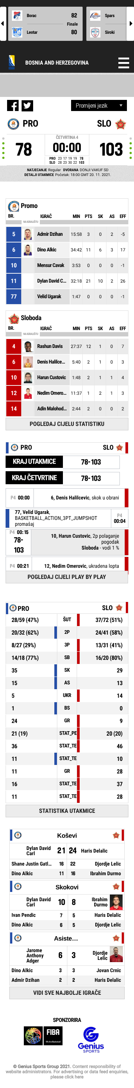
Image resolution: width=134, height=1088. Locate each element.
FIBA (43, 1039)
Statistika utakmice (67, 810)
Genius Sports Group (90, 1039)
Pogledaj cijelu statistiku (67, 423)
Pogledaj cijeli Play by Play (67, 576)
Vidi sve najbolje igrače (67, 992)
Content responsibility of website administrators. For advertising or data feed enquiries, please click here (67, 1071)
